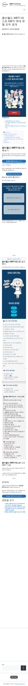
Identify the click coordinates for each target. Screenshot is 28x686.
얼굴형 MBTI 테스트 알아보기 (12, 121)
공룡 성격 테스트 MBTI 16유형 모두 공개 (15, 507)
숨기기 (8, 132)
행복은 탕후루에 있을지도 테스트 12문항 (15, 512)
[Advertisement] (14, 51)
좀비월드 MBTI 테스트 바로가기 (14, 496)
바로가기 (14, 161)
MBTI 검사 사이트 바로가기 (14, 174)
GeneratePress (21, 684)
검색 (3, 664)
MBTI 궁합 (14, 677)
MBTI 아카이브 (15, 4)
